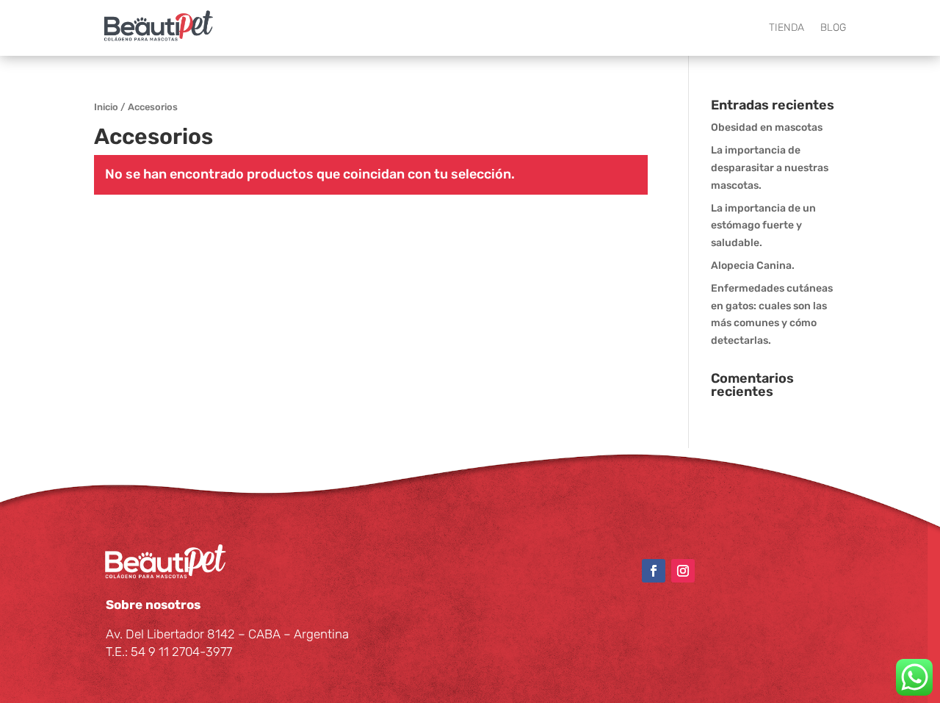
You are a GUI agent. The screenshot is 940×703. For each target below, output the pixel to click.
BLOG (833, 27)
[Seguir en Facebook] (653, 571)
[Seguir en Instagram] (683, 571)
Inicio (106, 106)
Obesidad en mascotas (766, 127)
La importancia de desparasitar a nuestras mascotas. (769, 168)
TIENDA (786, 27)
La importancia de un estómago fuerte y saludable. (763, 226)
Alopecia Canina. (753, 265)
